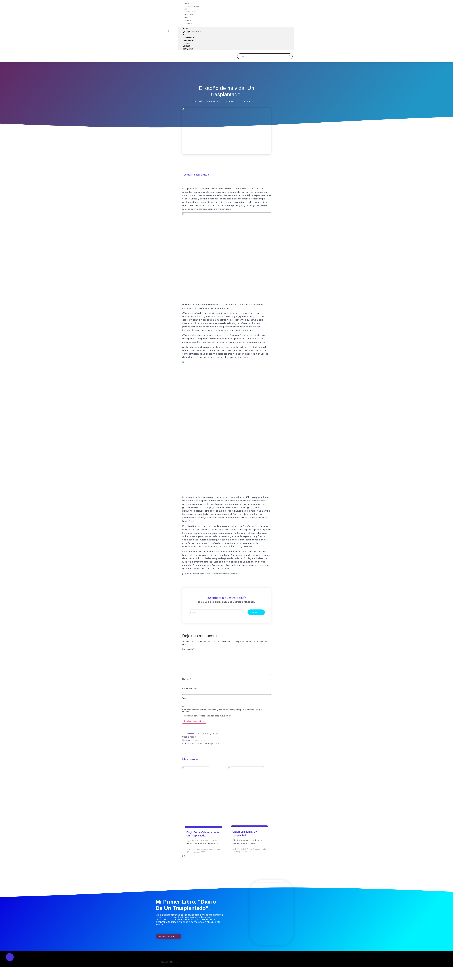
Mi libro (186, 46)
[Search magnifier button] (289, 56)
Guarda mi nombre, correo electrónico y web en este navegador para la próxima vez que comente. (222, 710)
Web (184, 698)
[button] (236, 25)
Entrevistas (188, 40)
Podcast (187, 43)
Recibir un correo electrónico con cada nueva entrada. (208, 716)
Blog (185, 34)
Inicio (185, 29)
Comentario (188, 649)
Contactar (189, 23)
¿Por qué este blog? (192, 6)
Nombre (186, 679)
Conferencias (189, 37)
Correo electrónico (191, 688)
